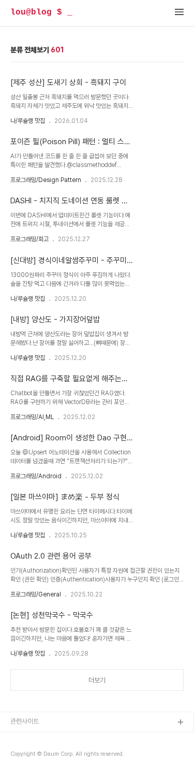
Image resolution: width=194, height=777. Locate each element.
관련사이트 (24, 721)
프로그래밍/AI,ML (32, 417)
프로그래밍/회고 (29, 239)
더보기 (97, 680)
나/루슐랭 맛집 (27, 120)
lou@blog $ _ (41, 12)
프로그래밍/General (35, 594)
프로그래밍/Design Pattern (45, 180)
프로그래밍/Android (36, 476)
